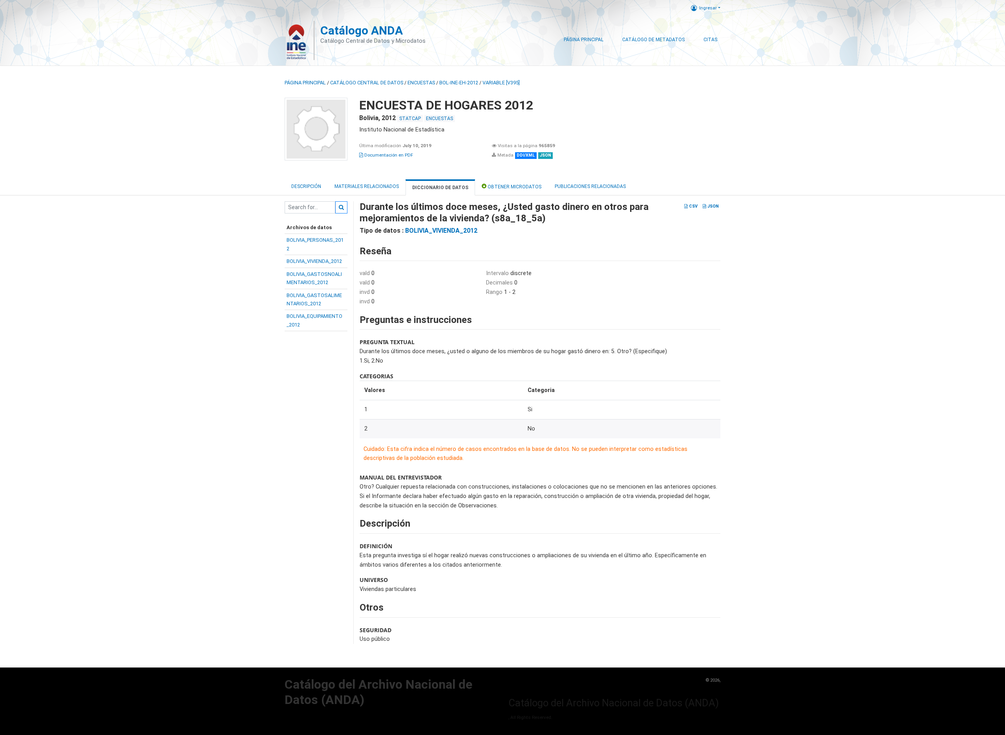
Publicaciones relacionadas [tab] (590, 186)
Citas (710, 39)
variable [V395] (501, 83)
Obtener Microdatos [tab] (513, 187)
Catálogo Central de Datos (366, 83)
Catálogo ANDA (361, 30)
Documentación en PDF (388, 155)
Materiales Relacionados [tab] (366, 186)
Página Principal (583, 39)
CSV (693, 206)
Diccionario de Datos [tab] (440, 187)
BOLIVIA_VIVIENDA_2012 (314, 261)
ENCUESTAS (421, 83)
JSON (712, 206)
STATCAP (410, 118)
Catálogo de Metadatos (653, 39)
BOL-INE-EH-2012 (458, 83)
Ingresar (708, 8)
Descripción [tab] (306, 186)
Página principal (305, 83)
